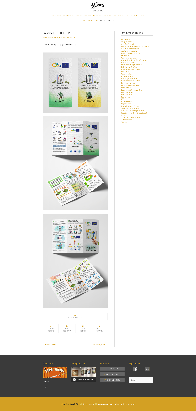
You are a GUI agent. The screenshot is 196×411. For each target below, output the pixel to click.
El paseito (46, 381)
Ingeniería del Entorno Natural (65, 37)
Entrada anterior (49, 344)
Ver (46, 387)
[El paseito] (55, 376)
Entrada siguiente (100, 344)
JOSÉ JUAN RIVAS (98, 11)
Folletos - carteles (49, 37)
